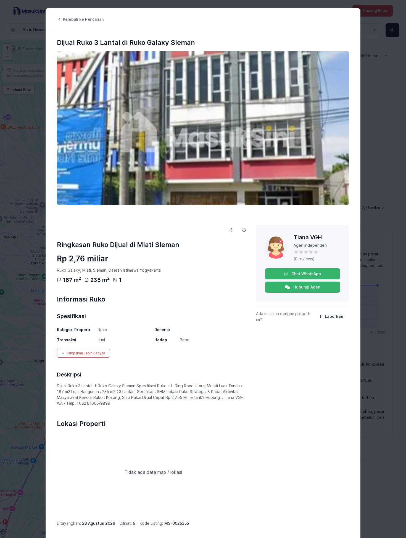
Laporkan (334, 316)
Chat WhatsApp (305, 273)
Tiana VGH (308, 237)
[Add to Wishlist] (243, 230)
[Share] (230, 230)
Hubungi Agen (306, 287)
